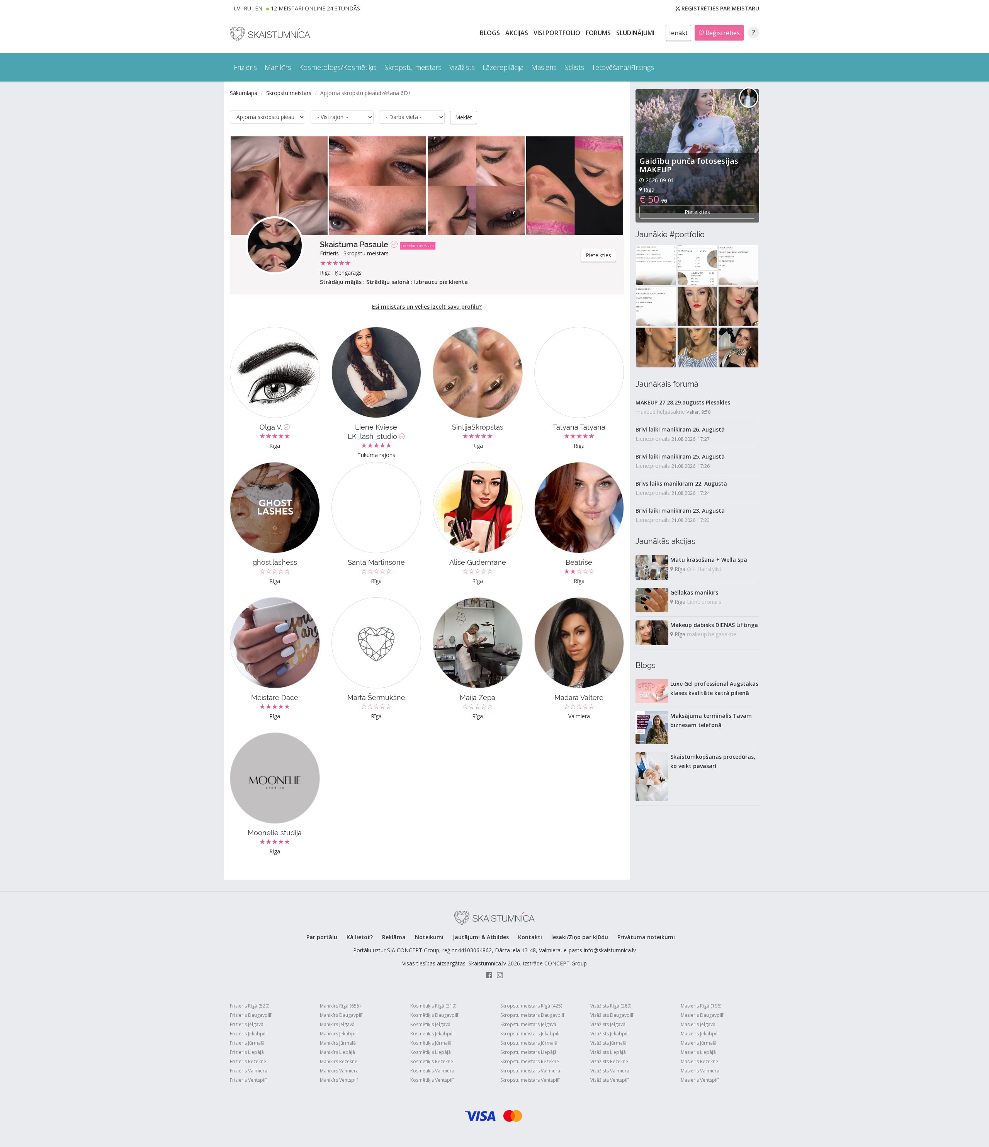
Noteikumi (429, 937)
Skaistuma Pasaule (354, 244)
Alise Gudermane (477, 562)
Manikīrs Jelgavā (337, 1024)
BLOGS (490, 33)
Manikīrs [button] (278, 67)
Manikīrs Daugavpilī (341, 1015)
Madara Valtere (578, 697)
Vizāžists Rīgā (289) (610, 1006)
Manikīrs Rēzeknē (338, 1061)
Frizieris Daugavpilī (250, 1015)
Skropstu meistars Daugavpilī (532, 1015)
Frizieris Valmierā (248, 1070)
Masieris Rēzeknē (699, 1061)
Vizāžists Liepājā (608, 1052)
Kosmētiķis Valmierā (432, 1070)
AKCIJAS (517, 33)
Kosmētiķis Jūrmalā (431, 1043)
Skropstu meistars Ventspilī (529, 1080)
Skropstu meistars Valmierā (530, 1070)
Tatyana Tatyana (579, 427)
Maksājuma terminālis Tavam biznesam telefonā (711, 720)
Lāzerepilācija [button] (503, 67)
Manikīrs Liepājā (337, 1052)
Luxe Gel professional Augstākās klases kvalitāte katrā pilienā (714, 688)
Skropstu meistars (288, 93)
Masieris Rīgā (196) (701, 1006)
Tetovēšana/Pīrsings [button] (623, 67)
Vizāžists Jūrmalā (608, 1043)
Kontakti (530, 937)
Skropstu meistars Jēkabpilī (529, 1033)
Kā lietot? (360, 937)
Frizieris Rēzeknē (248, 1061)
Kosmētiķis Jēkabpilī (432, 1033)
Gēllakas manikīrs (694, 592)
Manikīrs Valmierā (339, 1070)
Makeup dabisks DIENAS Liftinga (714, 625)
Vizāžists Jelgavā (607, 1024)
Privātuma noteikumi (646, 937)
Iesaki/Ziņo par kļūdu (579, 937)
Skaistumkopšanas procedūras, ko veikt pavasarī (712, 761)
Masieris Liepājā (698, 1052)
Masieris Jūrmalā (699, 1043)
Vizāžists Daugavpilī (611, 1015)
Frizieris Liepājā (247, 1052)
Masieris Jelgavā (698, 1024)
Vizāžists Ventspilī (609, 1080)
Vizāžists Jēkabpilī (609, 1033)
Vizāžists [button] (462, 67)
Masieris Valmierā (700, 1070)
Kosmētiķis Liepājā (430, 1052)
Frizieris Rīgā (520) (249, 1006)
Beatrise (579, 562)
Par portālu (321, 937)
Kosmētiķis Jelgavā (430, 1024)
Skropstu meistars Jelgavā (528, 1024)
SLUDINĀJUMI (636, 33)
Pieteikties (598, 255)
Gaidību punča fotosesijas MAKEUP (688, 165)
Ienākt (678, 33)
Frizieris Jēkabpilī (248, 1033)
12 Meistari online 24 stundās (315, 8)
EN (258, 8)
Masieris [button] (544, 67)
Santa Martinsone (376, 562)
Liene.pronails (653, 438)
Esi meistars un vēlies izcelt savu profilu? (427, 306)
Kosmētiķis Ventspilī (432, 1080)
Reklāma (394, 937)
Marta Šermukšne (376, 697)
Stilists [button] (574, 67)
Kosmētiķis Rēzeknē (431, 1061)
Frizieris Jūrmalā (247, 1043)
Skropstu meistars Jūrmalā (528, 1043)
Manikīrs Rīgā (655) (340, 1006)
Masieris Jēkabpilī (700, 1033)
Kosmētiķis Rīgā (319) (433, 1006)
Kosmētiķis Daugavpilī (434, 1015)
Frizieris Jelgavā (246, 1024)
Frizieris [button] (245, 67)
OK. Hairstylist (704, 569)
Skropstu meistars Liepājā (528, 1052)
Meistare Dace (274, 697)
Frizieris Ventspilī (248, 1080)
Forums (599, 33)
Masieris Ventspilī (700, 1080)
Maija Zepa (477, 697)
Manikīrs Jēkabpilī (339, 1033)
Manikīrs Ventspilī (339, 1080)
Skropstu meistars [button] (413, 67)
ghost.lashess (275, 562)
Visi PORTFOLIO (558, 33)
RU (247, 8)
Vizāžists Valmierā (609, 1070)
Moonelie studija (275, 833)
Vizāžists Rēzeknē (609, 1061)
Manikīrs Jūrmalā (338, 1043)
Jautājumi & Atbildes (481, 937)
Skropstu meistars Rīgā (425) (531, 1006)
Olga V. (272, 427)
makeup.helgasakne (660, 411)
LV (237, 8)
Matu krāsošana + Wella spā (708, 559)
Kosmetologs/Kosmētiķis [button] (338, 67)
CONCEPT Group (565, 963)
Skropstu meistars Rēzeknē (529, 1061)
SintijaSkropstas (477, 427)
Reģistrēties (722, 33)
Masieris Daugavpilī (702, 1015)
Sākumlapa (243, 93)
